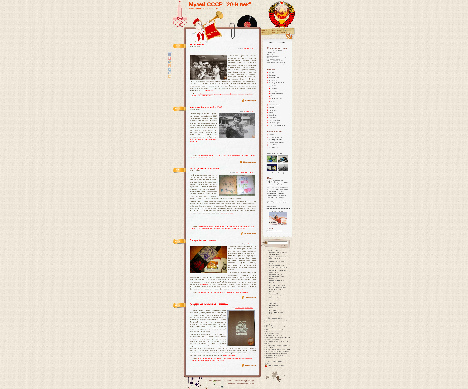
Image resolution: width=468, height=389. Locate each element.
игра (276, 191)
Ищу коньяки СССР (271, 357)
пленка (223, 155)
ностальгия (243, 358)
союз (277, 204)
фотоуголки (204, 284)
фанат (211, 95)
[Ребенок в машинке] (283, 171)
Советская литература (277, 125)
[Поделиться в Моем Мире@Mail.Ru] (169, 62)
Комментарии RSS (245, 383)
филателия (215, 360)
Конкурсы (274, 32)
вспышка (212, 155)
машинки (235, 358)
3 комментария (250, 101)
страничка (209, 228)
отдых (283, 197)
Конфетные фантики (277, 93)
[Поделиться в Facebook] (169, 54)
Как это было (248, 48)
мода (268, 197)
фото (193, 157)
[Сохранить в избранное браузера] (169, 76)
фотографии (225, 228)
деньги (285, 187)
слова (193, 228)
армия (211, 226)
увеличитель (236, 155)
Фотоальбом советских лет (203, 240)
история (278, 193)
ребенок (194, 360)
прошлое (270, 202)
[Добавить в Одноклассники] (169, 65)
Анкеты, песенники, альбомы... (205, 169)
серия (200, 360)
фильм (269, 206)
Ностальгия (249, 172)
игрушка (281, 191)
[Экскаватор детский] (272, 162)
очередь (194, 95)
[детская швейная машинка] (283, 162)
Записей (273, 310)
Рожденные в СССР (276, 137)
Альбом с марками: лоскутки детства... (209, 304)
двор (281, 187)
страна (281, 204)
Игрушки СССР (274, 78)
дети (268, 189)
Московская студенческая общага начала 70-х (276, 276)
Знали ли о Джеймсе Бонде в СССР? (277, 353)
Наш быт (272, 107)
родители (286, 202)
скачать (273, 204)
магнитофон (228, 94)
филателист (206, 360)
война (281, 185)
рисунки (222, 292)
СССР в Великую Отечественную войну (278, 349)
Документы (273, 75)
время (278, 187)
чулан (222, 360)
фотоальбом (234, 292)
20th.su (247, 382)
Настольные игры (279, 285)
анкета (205, 226)
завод (273, 191)
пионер (278, 200)
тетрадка (217, 228)
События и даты (274, 123)
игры (273, 193)
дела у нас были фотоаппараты (201, 139)
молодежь (243, 94)
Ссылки (283, 32)
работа (275, 202)
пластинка (201, 95)
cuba (199, 358)
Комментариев (276, 313)
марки (229, 358)
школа (242, 228)
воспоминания (271, 187)
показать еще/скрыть (282, 64)
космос (224, 358)
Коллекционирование (276, 83)
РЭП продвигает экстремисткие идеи (277, 320)
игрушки (269, 193)
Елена (271, 252)
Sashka (252, 380)
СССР (198, 228)
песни (245, 226)
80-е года (272, 72)
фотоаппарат (200, 157)
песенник (239, 226)
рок (206, 95)
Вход (271, 308)
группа (210, 94)
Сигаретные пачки (276, 98)
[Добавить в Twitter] (169, 69)
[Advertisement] (219, 53)
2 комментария (250, 297)
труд (285, 204)
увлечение (245, 155)
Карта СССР (273, 147)
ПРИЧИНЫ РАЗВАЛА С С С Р (274, 335)
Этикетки (273, 101)
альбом (200, 94)
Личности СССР (274, 105)
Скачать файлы (274, 120)
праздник (283, 200)
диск (222, 94)
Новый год (279, 180)
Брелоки (273, 85)
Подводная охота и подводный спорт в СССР (278, 289)
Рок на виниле (197, 44)
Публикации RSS (232, 383)
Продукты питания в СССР (275, 355)
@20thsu (270, 365)
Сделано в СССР (275, 118)
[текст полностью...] (207, 90)
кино (282, 193)
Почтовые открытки (277, 96)
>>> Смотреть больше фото (277, 173)
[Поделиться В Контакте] (169, 72)
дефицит (217, 94)
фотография (210, 157)
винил (205, 94)
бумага (205, 155)
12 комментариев (249, 162)
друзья (218, 155)
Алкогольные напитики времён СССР (279, 345)
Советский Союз (272, 185)
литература (276, 195)
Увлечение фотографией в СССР (206, 107)
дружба (222, 226)
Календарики (275, 90)
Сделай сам (273, 115)
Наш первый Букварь (276, 142)
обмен (250, 94)
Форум (286, 30)
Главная (264, 30)
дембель (206, 292)
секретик (251, 226)
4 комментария (250, 365)
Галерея (264, 32)
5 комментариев (250, 233)
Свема (229, 155)
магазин (283, 195)
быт (278, 185)
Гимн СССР (273, 145)
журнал (269, 191)
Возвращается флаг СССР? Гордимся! (277, 351)
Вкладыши (274, 88)
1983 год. (270, 347)
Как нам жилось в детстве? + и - (276, 329)
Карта (278, 30)
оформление (230, 226)
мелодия (237, 94)
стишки (203, 228)
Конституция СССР (275, 140)
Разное (250, 244)
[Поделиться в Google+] (169, 58)
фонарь (252, 155)
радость (280, 202)
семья (268, 204)
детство (216, 226)
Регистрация (273, 305)
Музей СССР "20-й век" (220, 4)
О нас (272, 30)
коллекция (217, 358)
